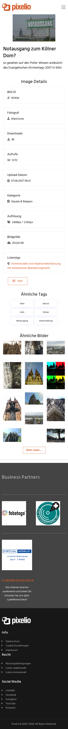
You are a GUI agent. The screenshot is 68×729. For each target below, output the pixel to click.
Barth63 (19, 347)
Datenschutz (13, 641)
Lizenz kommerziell (16, 672)
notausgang (22, 321)
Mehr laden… (34, 450)
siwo (61, 435)
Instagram (11, 699)
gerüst (46, 303)
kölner (46, 312)
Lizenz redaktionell (16, 668)
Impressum (12, 650)
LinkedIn (10, 690)
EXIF (20, 281)
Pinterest (10, 708)
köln (22, 312)
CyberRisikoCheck (18, 580)
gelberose (42, 347)
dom (22, 303)
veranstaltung (46, 321)
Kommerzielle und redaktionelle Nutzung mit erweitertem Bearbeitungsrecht (34, 265)
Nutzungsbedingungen (18, 663)
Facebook (11, 695)
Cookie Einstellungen (17, 646)
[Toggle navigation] (63, 7)
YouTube (10, 703)
